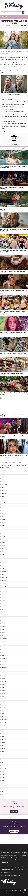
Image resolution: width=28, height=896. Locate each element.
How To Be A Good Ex (21, 465)
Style (3, 751)
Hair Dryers (4, 615)
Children (3, 519)
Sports (3, 745)
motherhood (13, 462)
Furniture (4, 580)
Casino (3, 510)
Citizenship (4, 522)
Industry (3, 646)
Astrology (4, 481)
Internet (3, 649)
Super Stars (4, 754)
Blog (3, 496)
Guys (3, 606)
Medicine (4, 678)
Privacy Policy (14, 894)
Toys (3, 774)
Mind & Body (4, 681)
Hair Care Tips (5, 612)
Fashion (3, 568)
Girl (2, 597)
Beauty (3, 487)
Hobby (3, 632)
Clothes (3, 528)
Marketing (4, 675)
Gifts (3, 594)
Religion (3, 730)
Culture (3, 545)
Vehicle (3, 786)
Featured (4, 571)
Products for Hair (5, 719)
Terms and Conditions (22, 892)
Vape (3, 783)
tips (17, 462)
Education (4, 557)
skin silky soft (15, 99)
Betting (3, 490)
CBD (3, 513)
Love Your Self (5, 670)
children (9, 462)
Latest (15, 892)
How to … (4, 644)
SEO (3, 736)
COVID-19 (4, 536)
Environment (4, 562)
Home (3, 635)
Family (3, 565)
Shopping (4, 739)
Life (2, 661)
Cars (3, 507)
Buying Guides (5, 502)
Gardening (4, 591)
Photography (4, 716)
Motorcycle (4, 687)
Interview (4, 652)
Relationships (21, 51)
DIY (2, 551)
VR (2, 791)
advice (6, 462)
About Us (5, 892)
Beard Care (4, 484)
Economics (4, 554)
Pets (3, 713)
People (3, 710)
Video (3, 788)
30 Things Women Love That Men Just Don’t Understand (7, 465)
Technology (4, 759)
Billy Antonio (4, 51)
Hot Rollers (4, 641)
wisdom (19, 462)
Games (3, 588)
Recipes (3, 725)
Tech (3, 757)
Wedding (4, 794)
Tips (3, 765)
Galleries (4, 583)
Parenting (15, 51)
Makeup (3, 673)
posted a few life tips (18, 55)
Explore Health (14, 811)
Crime (3, 539)
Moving (3, 693)
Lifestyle (3, 664)
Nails (3, 699)
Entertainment (5, 560)
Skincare (4, 742)
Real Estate (4, 722)
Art (2, 478)
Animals (3, 473)
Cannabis (4, 504)
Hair (3, 609)
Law (3, 655)
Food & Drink (4, 577)
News (3, 704)
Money (3, 684)
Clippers (3, 525)
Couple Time (4, 533)
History (3, 629)
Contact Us (10, 892)
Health (3, 623)
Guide (3, 603)
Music (3, 696)
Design (3, 548)
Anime (3, 475)
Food (3, 574)
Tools (3, 771)
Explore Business (14, 831)
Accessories (4, 470)
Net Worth (4, 702)
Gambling (4, 586)
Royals (3, 733)
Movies (3, 690)
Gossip (3, 600)
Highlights (4, 626)
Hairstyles (4, 620)
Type (3, 780)
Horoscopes (4, 638)
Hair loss (4, 617)
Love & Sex (4, 667)
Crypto (3, 542)
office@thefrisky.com (8, 872)
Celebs (3, 516)
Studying (4, 748)
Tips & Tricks (4, 768)
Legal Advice (4, 658)
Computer (4, 531)
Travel (3, 777)
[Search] (23, 12)
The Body (4, 762)
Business (4, 499)
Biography (4, 493)
